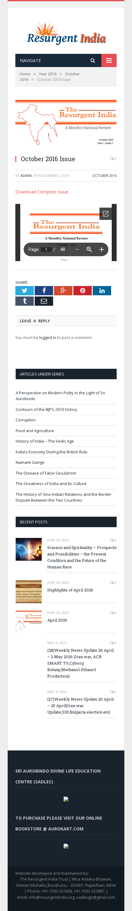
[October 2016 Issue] (66, 125)
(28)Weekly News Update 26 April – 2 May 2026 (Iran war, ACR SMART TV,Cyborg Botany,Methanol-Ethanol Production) (80, 663)
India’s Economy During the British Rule (51, 452)
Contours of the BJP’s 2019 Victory (46, 409)
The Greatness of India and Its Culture (51, 483)
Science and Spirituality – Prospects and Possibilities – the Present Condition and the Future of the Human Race (82, 557)
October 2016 (104, 175)
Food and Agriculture (35, 430)
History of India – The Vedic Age (45, 441)
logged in (47, 337)
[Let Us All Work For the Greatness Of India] (66, 31)
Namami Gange (30, 462)
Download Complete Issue (41, 192)
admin (26, 175)
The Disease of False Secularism (46, 473)
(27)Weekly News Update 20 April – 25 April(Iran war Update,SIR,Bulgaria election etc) (80, 705)
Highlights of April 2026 (70, 590)
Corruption (26, 420)
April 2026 (57, 620)
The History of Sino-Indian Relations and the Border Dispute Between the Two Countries (63, 497)
